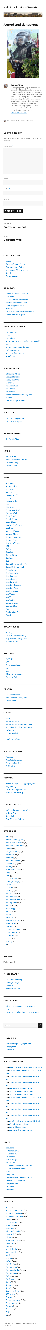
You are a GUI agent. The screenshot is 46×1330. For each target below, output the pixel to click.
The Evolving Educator (15, 401)
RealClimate (11, 356)
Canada (9, 849)
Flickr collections (13, 989)
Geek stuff (10, 864)
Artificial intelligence (15, 840)
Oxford (9, 890)
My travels (10, 1187)
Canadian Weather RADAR (17, 294)
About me (10, 1148)
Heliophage (10, 338)
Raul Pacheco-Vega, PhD (16, 698)
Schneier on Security (14, 792)
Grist (8, 335)
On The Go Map (12, 439)
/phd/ (8, 718)
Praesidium (10, 389)
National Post (11, 540)
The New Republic (13, 585)
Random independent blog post (19, 395)
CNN (8, 504)
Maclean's (10, 528)
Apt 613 (9, 632)
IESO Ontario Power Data (16, 303)
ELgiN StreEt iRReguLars (16, 638)
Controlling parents (17, 1127)
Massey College (12, 721)
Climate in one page (14, 421)
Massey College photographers (19, 724)
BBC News (10, 489)
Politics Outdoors (13, 350)
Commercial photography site (18, 1044)
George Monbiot (13, 377)
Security (9, 917)
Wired (8, 615)
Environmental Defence (16, 267)
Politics (9, 905)
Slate (8, 561)
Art (7, 837)
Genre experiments (14, 665)
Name (7, 178)
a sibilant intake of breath (20, 7)
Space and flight (12, 920)
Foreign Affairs (12, 513)
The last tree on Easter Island (21, 1091)
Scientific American (14, 760)
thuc (8, 1172)
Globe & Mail (11, 516)
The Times (10, 594)
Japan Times (11, 522)
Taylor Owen (11, 701)
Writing (9, 941)
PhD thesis (10, 893)
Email (7, 189)
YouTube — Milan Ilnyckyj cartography (22, 1012)
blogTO (9, 492)
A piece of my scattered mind (18, 810)
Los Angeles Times (14, 525)
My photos (10, 1157)
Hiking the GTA (12, 380)
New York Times (12, 543)
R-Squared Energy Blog (16, 353)
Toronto (9, 935)
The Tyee (9, 597)
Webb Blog (10, 766)
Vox (7, 609)
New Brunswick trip (14, 980)
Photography (11, 902)
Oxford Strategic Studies (16, 789)
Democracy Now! (13, 510)
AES (7, 662)
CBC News (10, 498)
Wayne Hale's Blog (14, 763)
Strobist (9, 398)
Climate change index (15, 418)
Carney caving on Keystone (20, 1088)
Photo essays (11, 896)
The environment (13, 929)
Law (7, 876)
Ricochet (9, 552)
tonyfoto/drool (12, 641)
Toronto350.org (12, 276)
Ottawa (9, 887)
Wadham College (13, 739)
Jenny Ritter (11, 457)
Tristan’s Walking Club (15, 1181)
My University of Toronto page (19, 727)
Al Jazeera (10, 483)
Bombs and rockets (14, 843)
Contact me (13, 1154)
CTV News (10, 507)
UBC (7, 736)
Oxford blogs (11, 1160)
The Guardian (11, 576)
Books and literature (14, 846)
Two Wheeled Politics (15, 819)
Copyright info (12, 1184)
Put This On (11, 392)
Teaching (10, 926)
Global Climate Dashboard (17, 300)
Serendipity (11, 816)
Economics (10, 855)
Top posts (10, 1175)
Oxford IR (10, 730)
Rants (8, 911)
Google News (11, 519)
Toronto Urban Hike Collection (19, 1178)
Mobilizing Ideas (13, 695)
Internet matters (13, 870)
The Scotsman (12, 591)
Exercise (9, 858)
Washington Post (13, 612)
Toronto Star (11, 606)
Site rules (10, 1190)
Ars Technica (11, 486)
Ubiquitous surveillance (19, 1124)
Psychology (10, 908)
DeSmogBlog (11, 332)
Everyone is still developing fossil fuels (25, 1067)
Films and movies (13, 861)
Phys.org (9, 757)
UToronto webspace (14, 674)
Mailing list (10, 1050)
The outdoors (11, 932)
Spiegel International (15, 567)
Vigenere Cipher (12, 677)
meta (8, 671)
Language (10, 873)
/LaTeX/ (9, 659)
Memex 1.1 (10, 383)
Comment (8, 146)
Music (8, 884)
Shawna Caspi (11, 466)
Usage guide (11, 1047)
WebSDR (9, 309)
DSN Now (10, 297)
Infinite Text (11, 813)
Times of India (12, 603)
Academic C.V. (13, 1151)
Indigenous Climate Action (17, 270)
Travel (8, 938)
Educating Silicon (13, 374)
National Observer (13, 537)
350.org (9, 261)
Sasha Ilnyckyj (12, 463)
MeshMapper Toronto (15, 306)
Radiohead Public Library (16, 460)
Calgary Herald (12, 495)
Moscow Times (12, 534)
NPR (7, 546)
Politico (9, 549)
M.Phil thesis (11, 879)
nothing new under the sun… (18, 347)
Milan (8, 121)
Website (7, 199)
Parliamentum (12, 386)
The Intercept (11, 579)
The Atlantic (11, 570)
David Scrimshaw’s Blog (16, 635)
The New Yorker (12, 588)
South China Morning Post (17, 564)
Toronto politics (12, 733)
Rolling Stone (11, 555)
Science (9, 914)
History (9, 867)
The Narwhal (11, 582)
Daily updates (11, 852)
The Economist (12, 573)
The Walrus (10, 600)
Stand (8, 273)
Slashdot (9, 558)
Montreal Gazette (13, 531)
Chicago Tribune (13, 501)
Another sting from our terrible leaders (25, 1121)
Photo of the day (27, 121)
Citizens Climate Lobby (15, 264)
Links (8, 668)
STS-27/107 (11, 923)
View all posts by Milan (19, 112)
